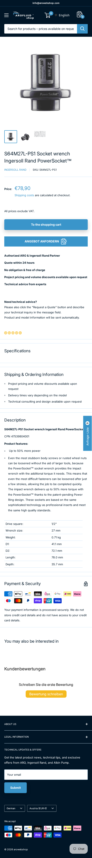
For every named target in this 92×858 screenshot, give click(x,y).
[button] (13, 332)
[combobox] (62, 15)
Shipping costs (24, 195)
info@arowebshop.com (46, 3)
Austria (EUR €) (38, 808)
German (11, 808)
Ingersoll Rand (15, 169)
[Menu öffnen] (6, 15)
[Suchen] (82, 29)
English (64, 15)
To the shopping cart (46, 224)
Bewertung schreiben (46, 694)
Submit (15, 787)
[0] (47, 15)
